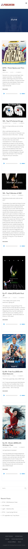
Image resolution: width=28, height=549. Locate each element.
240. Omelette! (5, 505)
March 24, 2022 (6, 195)
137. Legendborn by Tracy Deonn (10, 515)
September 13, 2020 (7, 447)
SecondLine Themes (20, 545)
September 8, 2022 (7, 123)
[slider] (23, 94)
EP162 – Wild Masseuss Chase (9, 502)
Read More (5, 89)
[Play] (4, 93)
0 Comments (18, 72)
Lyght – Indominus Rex (8, 509)
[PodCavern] (8, 4)
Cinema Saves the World (17, 539)
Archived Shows (19, 536)
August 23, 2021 (6, 375)
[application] (14, 93)
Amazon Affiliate (12, 541)
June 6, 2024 (5, 72)
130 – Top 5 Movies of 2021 (12, 193)
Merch (19, 541)
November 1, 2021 (6, 297)
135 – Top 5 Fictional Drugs (13, 121)
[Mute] (20, 93)
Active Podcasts (9, 536)
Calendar (7, 539)
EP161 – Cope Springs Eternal (9, 512)
